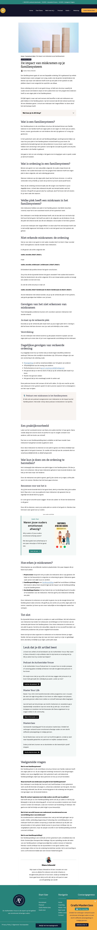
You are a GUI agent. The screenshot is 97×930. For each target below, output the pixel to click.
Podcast (60, 10)
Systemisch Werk (26, 59)
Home (31, 10)
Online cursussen (64, 912)
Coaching (61, 905)
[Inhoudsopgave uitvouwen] (73, 113)
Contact (61, 915)
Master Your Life (63, 907)
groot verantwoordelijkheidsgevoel (52, 368)
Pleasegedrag (28, 363)
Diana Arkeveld (31, 71)
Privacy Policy (6, 924)
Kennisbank (42, 902)
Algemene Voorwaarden (20, 924)
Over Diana (39, 10)
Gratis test (42, 910)
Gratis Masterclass (89, 10)
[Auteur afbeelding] (22, 71)
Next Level (61, 910)
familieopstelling (47, 582)
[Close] (95, 901)
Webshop (76, 10)
